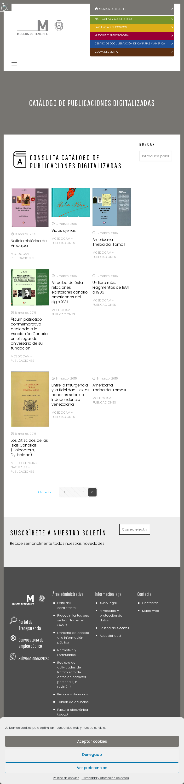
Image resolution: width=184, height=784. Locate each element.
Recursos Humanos (72, 694)
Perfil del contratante (66, 605)
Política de (114, 628)
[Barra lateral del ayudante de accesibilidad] (6, 6)
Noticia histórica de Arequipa (29, 243)
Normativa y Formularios (66, 652)
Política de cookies (66, 778)
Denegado (92, 754)
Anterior (46, 492)
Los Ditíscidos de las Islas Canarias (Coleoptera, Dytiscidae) (29, 448)
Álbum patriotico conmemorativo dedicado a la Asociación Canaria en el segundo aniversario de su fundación (29, 334)
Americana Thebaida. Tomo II (109, 387)
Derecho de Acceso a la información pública (73, 638)
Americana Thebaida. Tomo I (108, 242)
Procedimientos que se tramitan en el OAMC (73, 620)
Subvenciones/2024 (33, 658)
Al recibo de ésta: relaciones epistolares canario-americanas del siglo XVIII (71, 292)
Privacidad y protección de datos (105, 778)
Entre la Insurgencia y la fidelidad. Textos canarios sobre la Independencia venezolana (70, 394)
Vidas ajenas (64, 230)
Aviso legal (108, 603)
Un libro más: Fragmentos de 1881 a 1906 (110, 287)
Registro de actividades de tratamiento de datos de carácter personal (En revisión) (71, 674)
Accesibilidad (110, 635)
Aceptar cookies (92, 741)
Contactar (150, 603)
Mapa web (150, 610)
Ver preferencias (92, 767)
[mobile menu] (14, 64)
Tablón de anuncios (73, 702)
